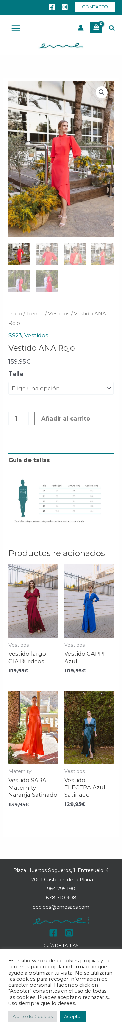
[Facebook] (51, 7)
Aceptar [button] (73, 1016)
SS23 (15, 335)
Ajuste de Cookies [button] (33, 1016)
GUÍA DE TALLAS (61, 945)
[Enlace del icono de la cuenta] (81, 28)
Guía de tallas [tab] (29, 460)
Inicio (15, 313)
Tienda (35, 313)
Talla (15, 373)
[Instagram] (64, 7)
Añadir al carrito (65, 418)
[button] (95, 7)
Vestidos (58, 313)
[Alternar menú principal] (16, 29)
